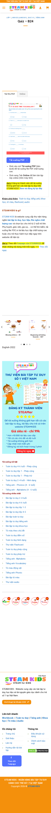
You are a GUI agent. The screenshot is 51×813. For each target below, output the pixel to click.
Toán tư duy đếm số (15, 535)
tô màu (10, 202)
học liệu (26, 220)
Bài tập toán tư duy (14, 516)
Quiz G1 (31, 18)
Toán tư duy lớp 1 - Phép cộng (20, 471)
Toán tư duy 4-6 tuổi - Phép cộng (21, 466)
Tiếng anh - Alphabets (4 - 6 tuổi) (21, 490)
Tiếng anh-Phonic (14, 572)
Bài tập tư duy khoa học (17, 526)
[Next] (49, 332)
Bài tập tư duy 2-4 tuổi (16, 498)
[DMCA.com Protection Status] (38, 750)
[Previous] (2, 332)
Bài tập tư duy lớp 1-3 (16, 507)
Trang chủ (10, 734)
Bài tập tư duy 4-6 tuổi (16, 502)
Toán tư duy (24, 198)
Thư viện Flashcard (14, 544)
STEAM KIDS (8, 216)
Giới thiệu (10, 738)
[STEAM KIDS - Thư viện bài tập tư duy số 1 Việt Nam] (22, 8)
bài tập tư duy (14, 220)
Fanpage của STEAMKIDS (29, 243)
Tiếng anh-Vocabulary (16, 563)
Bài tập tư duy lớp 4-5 (16, 512)
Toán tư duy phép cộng (16, 549)
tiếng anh (35, 198)
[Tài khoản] (40, 8)
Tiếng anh (40, 18)
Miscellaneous (19, 18)
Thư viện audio (12, 582)
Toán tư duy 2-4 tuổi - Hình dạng (21, 480)
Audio (20, 721)
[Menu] (4, 7)
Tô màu (12, 721)
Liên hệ (9, 743)
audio (27, 202)
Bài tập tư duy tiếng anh (17, 521)
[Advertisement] (25, 60)
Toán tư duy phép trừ (15, 554)
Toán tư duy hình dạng (16, 540)
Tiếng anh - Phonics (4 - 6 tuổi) (20, 485)
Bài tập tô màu (12, 577)
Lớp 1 (9, 18)
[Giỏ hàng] (47, 8)
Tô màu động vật (14, 568)
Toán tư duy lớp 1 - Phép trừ (19, 475)
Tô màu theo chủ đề (15, 530)
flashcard (18, 202)
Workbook (8, 718)
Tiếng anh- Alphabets (16, 559)
